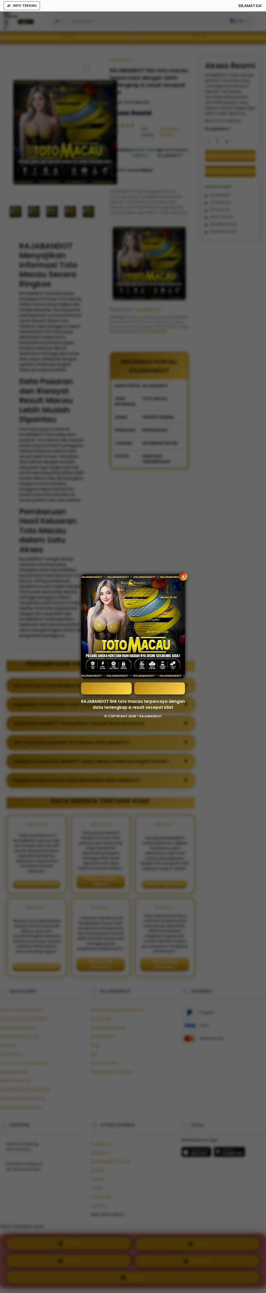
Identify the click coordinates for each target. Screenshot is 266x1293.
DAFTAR (106, 688)
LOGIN (159, 688)
